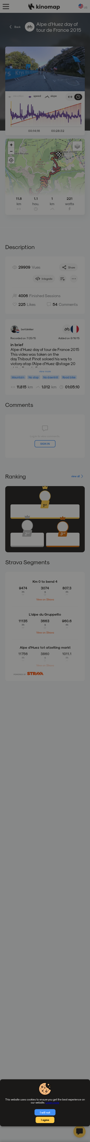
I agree (45, 1119)
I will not (45, 1112)
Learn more (52, 1102)
